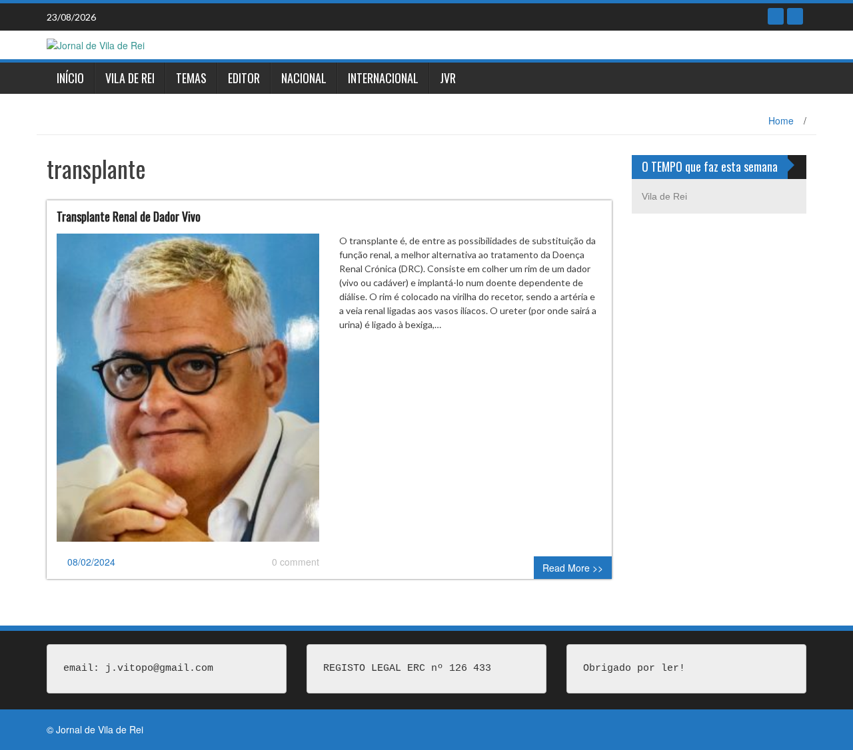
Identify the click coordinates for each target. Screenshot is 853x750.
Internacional (383, 78)
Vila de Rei (130, 78)
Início (70, 78)
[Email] (795, 16)
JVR (448, 78)
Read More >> (572, 567)
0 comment (295, 561)
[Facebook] (776, 16)
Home (781, 120)
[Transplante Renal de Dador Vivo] (188, 393)
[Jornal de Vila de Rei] (96, 44)
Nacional (304, 78)
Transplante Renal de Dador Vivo (129, 216)
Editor (244, 78)
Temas (191, 78)
